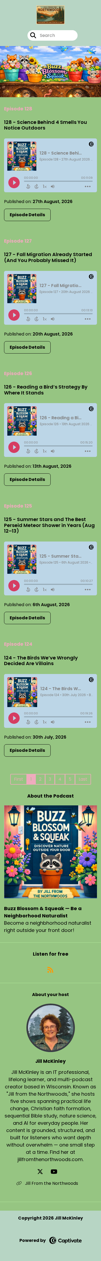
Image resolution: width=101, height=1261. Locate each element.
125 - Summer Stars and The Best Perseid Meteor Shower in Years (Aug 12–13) (49, 525)
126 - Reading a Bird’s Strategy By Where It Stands (46, 389)
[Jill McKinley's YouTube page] (57, 1172)
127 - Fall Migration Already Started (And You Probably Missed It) (48, 257)
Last (83, 779)
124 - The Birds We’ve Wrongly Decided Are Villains (41, 660)
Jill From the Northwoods (51, 1183)
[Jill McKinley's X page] (43, 1172)
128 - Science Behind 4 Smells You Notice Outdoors (45, 125)
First (18, 779)
